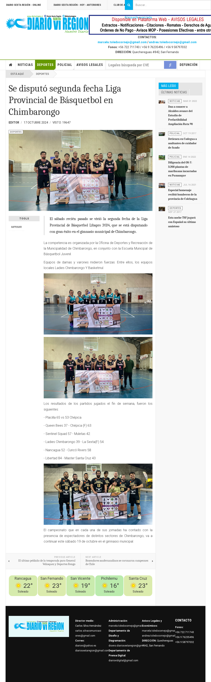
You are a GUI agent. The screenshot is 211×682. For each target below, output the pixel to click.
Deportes (45, 65)
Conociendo (78, 598)
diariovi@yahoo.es (85, 645)
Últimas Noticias (174, 92)
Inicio (11, 65)
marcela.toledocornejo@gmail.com (122, 42)
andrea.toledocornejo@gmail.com (173, 42)
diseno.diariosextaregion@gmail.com (130, 645)
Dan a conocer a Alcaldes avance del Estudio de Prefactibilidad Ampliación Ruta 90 (180, 115)
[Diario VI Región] (47, 24)
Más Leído (168, 86)
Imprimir (16, 227)
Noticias (25, 65)
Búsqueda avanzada (138, 17)
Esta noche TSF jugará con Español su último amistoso (182, 222)
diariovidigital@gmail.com (123, 660)
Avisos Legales (89, 65)
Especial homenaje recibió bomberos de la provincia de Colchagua (182, 194)
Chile (90, 598)
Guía (138, 598)
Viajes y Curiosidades (121, 598)
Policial (64, 65)
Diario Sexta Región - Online (23, 5)
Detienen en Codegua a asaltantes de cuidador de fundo (182, 143)
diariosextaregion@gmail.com (92, 650)
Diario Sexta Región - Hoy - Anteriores (77, 5)
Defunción (189, 65)
